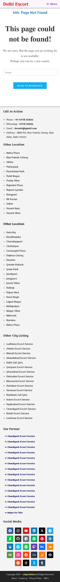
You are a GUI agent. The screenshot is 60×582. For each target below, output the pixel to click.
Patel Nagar (13, 176)
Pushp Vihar (13, 180)
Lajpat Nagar (13, 301)
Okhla (9, 162)
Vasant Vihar (13, 213)
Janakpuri (11, 273)
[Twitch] (34, 547)
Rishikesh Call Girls (17, 394)
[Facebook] (10, 531)
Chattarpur (12, 246)
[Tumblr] (42, 563)
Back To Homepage (30, 85)
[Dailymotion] (26, 539)
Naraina (10, 320)
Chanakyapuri (14, 241)
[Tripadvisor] (10, 555)
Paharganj (12, 166)
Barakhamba (13, 236)
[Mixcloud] (34, 555)
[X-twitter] (42, 531)
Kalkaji (10, 287)
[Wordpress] (50, 539)
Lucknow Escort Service (19, 418)
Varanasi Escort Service (19, 390)
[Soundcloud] (50, 547)
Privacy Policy (35, 578)
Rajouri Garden (14, 189)
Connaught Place (15, 250)
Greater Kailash (15, 264)
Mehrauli (11, 315)
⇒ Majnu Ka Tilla (14, 512)
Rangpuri (11, 194)
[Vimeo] (18, 547)
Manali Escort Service (18, 353)
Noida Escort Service (17, 413)
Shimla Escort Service (18, 348)
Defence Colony (14, 255)
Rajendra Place (14, 185)
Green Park (12, 269)
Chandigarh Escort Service (21, 408)
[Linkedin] (34, 531)
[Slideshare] (10, 547)
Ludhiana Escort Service (19, 343)
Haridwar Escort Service (19, 385)
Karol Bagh (12, 297)
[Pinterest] (42, 539)
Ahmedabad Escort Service (21, 357)
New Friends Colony (17, 157)
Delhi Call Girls (14, 362)
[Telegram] (50, 531)
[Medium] (34, 539)
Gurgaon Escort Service (19, 367)
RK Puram (11, 199)
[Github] (18, 539)
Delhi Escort (15, 4)
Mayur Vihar (13, 310)
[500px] (34, 563)
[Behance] (42, 547)
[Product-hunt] (18, 563)
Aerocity (11, 232)
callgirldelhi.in (29, 574)
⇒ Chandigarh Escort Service (20, 436)
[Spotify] (26, 547)
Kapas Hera (12, 292)
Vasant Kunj (13, 208)
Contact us (23, 578)
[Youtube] (26, 531)
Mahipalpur (13, 306)
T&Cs (46, 578)
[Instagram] (18, 531)
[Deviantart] (10, 539)
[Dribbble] (18, 555)
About (14, 578)
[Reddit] (26, 555)
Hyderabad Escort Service (20, 404)
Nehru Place (13, 152)
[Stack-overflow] (42, 555)
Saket (9, 203)
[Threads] (26, 563)
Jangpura (11, 278)
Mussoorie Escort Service (20, 381)
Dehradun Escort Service (19, 376)
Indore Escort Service (17, 399)
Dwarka (10, 259)
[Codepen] (50, 555)
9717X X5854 (26, 123)
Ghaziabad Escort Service (20, 371)
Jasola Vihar (13, 283)
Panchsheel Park (15, 171)
